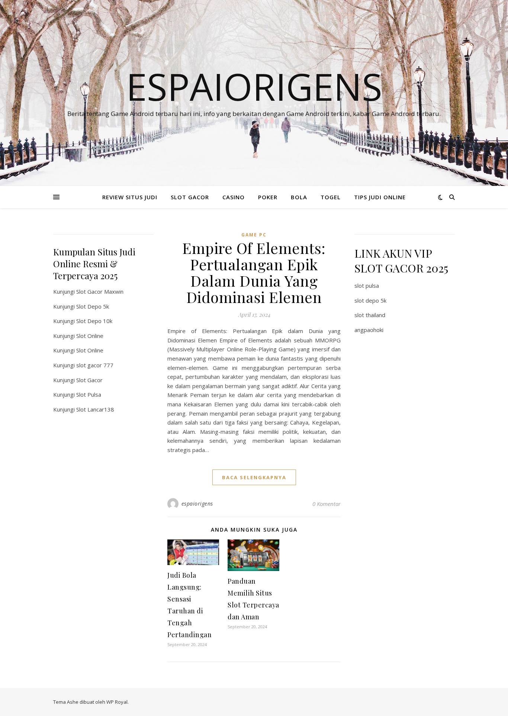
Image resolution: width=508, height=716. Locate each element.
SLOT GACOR (190, 197)
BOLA (299, 197)
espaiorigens (197, 503)
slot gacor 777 (94, 365)
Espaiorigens (254, 86)
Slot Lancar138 (95, 409)
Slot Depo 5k (92, 306)
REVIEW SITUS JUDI (129, 197)
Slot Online (89, 335)
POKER (267, 197)
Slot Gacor (89, 380)
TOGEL (331, 197)
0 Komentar (326, 503)
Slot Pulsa (88, 394)
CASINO (233, 197)
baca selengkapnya (254, 477)
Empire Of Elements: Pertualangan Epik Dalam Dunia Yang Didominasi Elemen (254, 272)
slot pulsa (366, 285)
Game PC (254, 235)
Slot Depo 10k (94, 321)
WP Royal (117, 702)
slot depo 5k (370, 300)
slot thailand (369, 315)
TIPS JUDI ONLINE (380, 197)
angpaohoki (368, 329)
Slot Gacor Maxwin (99, 291)
